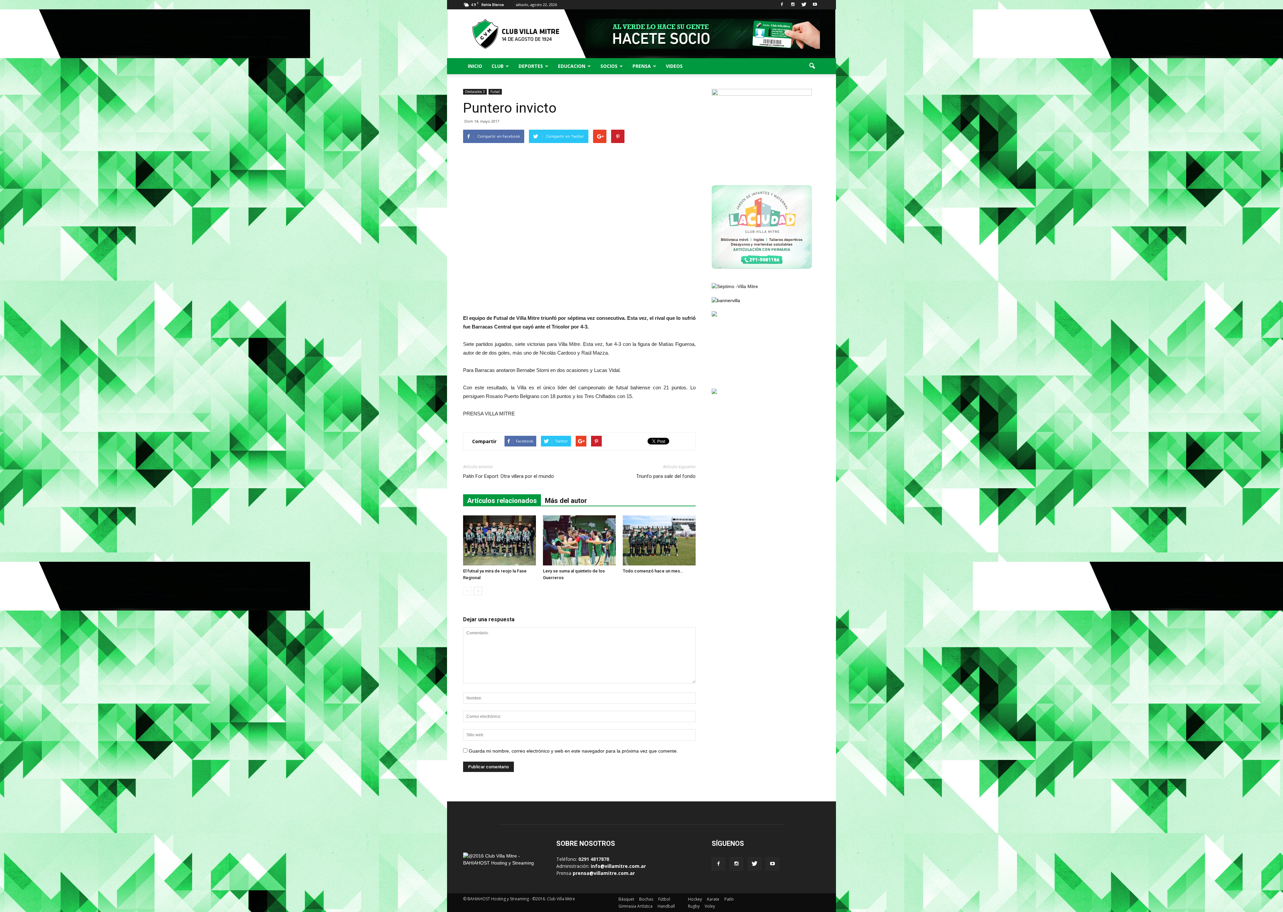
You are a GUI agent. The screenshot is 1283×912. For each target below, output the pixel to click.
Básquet (626, 899)
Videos (674, 66)
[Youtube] (815, 4)
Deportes (531, 66)
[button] (812, 66)
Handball (666, 906)
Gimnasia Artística (635, 906)
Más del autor (566, 501)
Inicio (475, 66)
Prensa (641, 66)
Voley (710, 906)
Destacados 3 (475, 91)
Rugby (694, 906)
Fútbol (664, 899)
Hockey (695, 899)
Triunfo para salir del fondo (666, 476)
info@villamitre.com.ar (618, 866)
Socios (608, 66)
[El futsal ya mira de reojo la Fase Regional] (499, 540)
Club (497, 66)
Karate (713, 899)
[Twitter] (804, 4)
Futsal (495, 91)
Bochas (646, 899)
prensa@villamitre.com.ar (604, 873)
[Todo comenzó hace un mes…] (659, 540)
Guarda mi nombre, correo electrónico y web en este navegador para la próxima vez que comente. (573, 751)
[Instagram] (793, 4)
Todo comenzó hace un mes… (653, 570)
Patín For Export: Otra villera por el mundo (508, 476)
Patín (729, 899)
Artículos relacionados (502, 501)
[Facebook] (782, 4)
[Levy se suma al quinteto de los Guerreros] (579, 540)
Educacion (571, 66)
